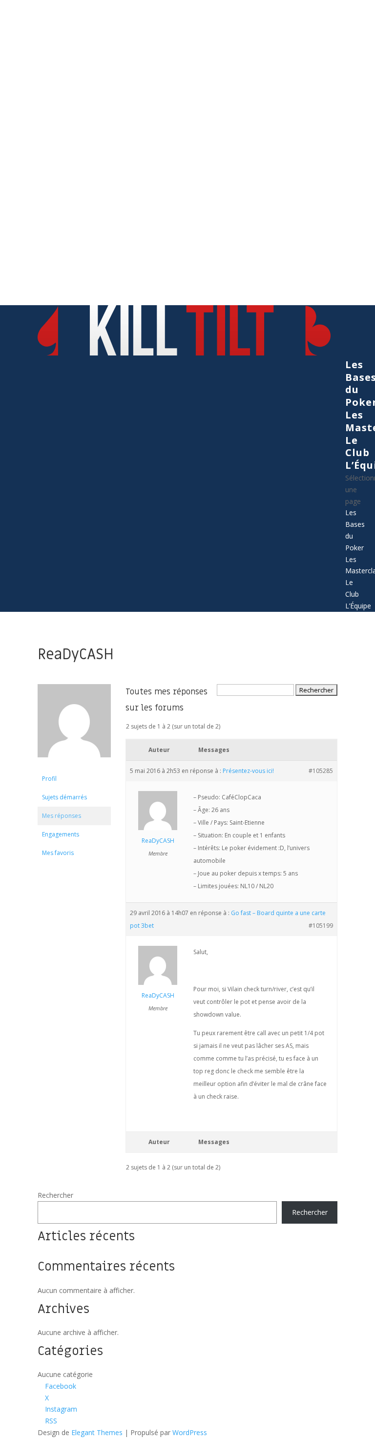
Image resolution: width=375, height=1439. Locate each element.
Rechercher (55, 1195)
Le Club (357, 446)
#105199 (321, 925)
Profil (49, 778)
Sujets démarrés (64, 797)
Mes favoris (58, 853)
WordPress (189, 1432)
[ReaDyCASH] (74, 765)
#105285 (321, 771)
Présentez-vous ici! (248, 771)
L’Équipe (358, 605)
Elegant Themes (97, 1432)
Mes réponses (61, 816)
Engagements (60, 834)
